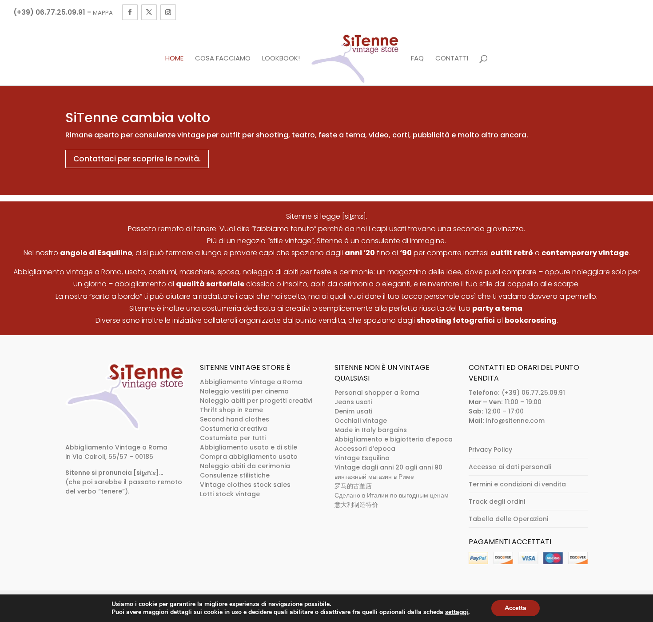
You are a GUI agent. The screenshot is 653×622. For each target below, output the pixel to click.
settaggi (456, 612)
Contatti (451, 59)
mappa (103, 12)
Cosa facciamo (223, 59)
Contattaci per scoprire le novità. (137, 158)
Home (174, 59)
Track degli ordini (497, 501)
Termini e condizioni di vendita (517, 484)
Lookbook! (281, 59)
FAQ (417, 59)
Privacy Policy (490, 449)
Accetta (515, 608)
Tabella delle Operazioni (508, 518)
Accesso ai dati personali (510, 466)
